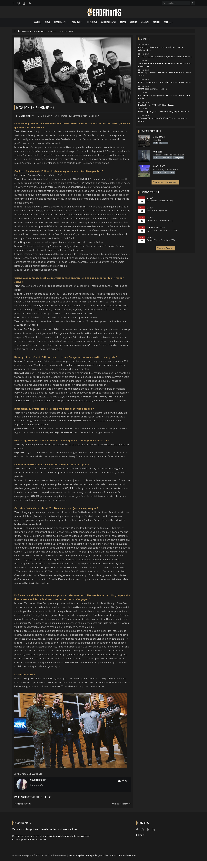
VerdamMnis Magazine (24, 31)
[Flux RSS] (30, 3)
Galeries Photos (108, 22)
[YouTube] (24, 3)
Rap (172, 172)
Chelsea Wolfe (159, 137)
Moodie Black (159, 166)
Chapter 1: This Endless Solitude (168, 154)
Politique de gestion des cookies (101, 855)
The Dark (157, 140)
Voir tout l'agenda (165, 248)
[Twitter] (49, 797)
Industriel (167, 158)
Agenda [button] (167, 22)
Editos (123, 22)
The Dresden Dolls (156, 227)
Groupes (145, 22)
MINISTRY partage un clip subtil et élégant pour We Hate (163, 111)
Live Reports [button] (60, 22)
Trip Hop (157, 158)
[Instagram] (18, 3)
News (47, 22)
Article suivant (23, 803)
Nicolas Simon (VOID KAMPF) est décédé (156, 105)
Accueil (37, 22)
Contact (140, 834)
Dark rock (164, 143)
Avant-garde (178, 158)
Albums (156, 22)
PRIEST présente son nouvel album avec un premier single (164, 82)
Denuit (150, 197)
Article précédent (120, 803)
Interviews (92, 22)
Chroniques (77, 22)
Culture (133, 22)
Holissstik (157, 151)
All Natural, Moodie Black (165, 169)
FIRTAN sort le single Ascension (152, 89)
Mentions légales (76, 855)
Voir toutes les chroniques (165, 182)
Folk (155, 143)
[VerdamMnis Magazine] (103, 12)
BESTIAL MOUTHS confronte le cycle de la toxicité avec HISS (165, 57)
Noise (166, 172)
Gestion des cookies (127, 855)
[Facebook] (13, 3)
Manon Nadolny (26, 115)
